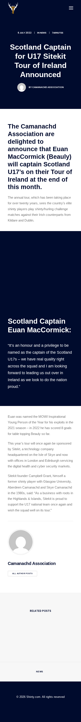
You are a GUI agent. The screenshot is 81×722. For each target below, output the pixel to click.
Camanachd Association (48, 87)
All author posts (22, 574)
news (43, 32)
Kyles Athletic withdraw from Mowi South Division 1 (40, 672)
